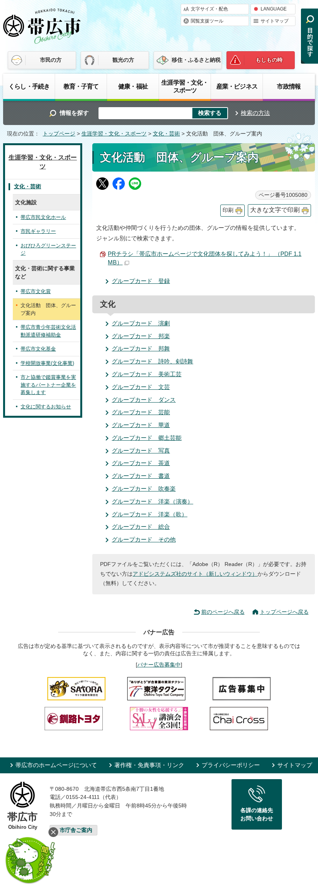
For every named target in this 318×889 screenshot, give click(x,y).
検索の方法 (255, 112)
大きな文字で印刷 (275, 210)
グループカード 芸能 (141, 412)
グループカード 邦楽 (141, 336)
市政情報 (289, 86)
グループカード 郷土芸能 (146, 437)
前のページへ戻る (223, 612)
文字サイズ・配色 (209, 9)
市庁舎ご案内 (76, 830)
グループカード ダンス (144, 399)
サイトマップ (275, 21)
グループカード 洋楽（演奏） (152, 501)
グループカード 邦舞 (141, 348)
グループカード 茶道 (141, 463)
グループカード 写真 (141, 450)
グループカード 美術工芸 (146, 374)
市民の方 (51, 60)
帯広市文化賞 (36, 291)
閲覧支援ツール (207, 21)
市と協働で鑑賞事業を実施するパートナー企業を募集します (48, 384)
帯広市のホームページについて (56, 765)
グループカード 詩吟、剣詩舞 (152, 361)
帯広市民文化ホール (43, 217)
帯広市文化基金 (38, 349)
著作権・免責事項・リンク (149, 765)
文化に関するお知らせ (46, 407)
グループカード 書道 (141, 475)
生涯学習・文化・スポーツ (184, 86)
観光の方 (123, 60)
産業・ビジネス (237, 86)
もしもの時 (269, 60)
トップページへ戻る (284, 612)
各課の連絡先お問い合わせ (256, 814)
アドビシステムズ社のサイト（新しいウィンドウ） (195, 574)
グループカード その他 (144, 539)
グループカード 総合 (141, 526)
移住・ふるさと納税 (196, 60)
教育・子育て (81, 86)
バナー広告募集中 (159, 665)
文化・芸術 (166, 134)
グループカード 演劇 (141, 323)
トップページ (59, 134)
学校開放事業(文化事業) (47, 363)
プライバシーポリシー (231, 765)
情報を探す (74, 112)
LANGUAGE (274, 9)
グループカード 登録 (141, 281)
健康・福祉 (133, 86)
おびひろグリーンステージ (48, 249)
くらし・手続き (29, 86)
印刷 (228, 210)
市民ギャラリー (38, 231)
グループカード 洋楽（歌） (149, 514)
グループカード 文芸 (141, 387)
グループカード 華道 (141, 425)
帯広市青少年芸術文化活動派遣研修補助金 (48, 331)
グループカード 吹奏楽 (144, 488)
